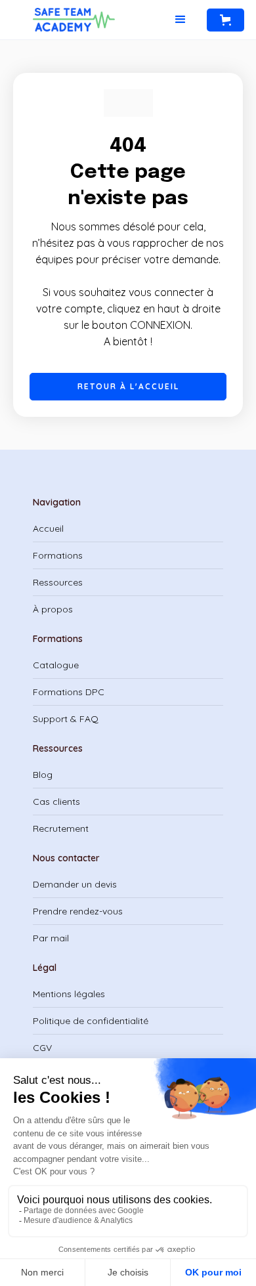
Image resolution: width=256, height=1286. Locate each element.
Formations (58, 555)
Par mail (51, 938)
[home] (77, 20)
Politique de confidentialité (90, 1021)
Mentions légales (69, 994)
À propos (53, 609)
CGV (42, 1048)
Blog (43, 775)
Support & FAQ (65, 719)
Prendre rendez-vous (78, 911)
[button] (180, 19)
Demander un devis (75, 884)
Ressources (58, 582)
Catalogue (56, 665)
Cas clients (56, 801)
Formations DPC (68, 692)
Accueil (48, 528)
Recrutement (61, 828)
